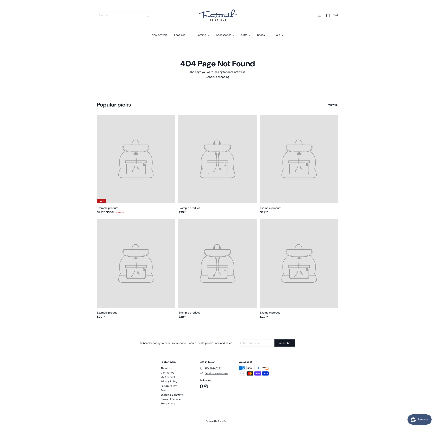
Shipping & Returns (172, 394)
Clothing (201, 35)
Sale (278, 35)
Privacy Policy (169, 381)
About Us (166, 368)
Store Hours (168, 403)
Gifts (244, 35)
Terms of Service (171, 399)
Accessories (224, 35)
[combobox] (124, 15)
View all (333, 104)
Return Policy (169, 386)
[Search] (147, 15)
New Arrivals (159, 35)
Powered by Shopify (216, 421)
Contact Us (167, 372)
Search (165, 390)
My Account (168, 377)
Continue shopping (217, 77)
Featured (180, 35)
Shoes (261, 35)
